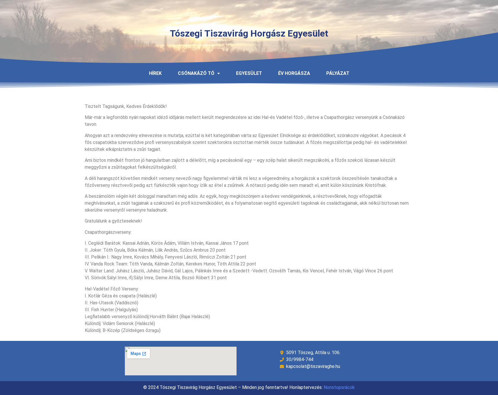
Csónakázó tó (196, 73)
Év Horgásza (294, 73)
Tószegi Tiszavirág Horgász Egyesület (249, 33)
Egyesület (249, 73)
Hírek (155, 73)
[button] (199, 73)
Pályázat (337, 73)
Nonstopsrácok (339, 387)
